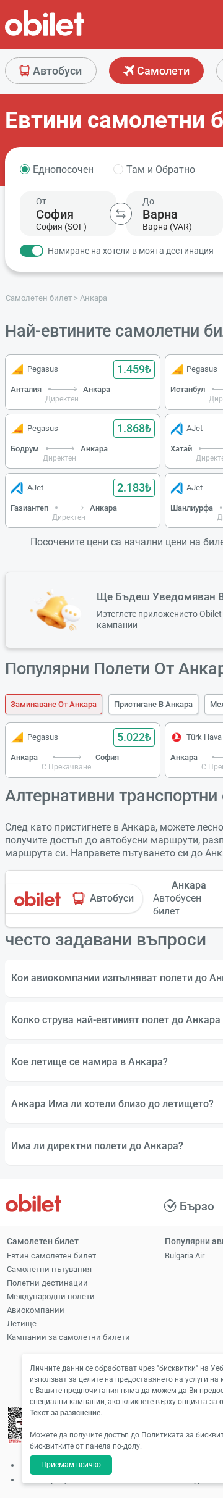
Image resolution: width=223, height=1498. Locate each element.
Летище (22, 1323)
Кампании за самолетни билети (68, 1337)
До (148, 201)
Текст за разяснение (65, 1412)
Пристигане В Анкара (153, 704)
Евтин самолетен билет (51, 1255)
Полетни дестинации (47, 1282)
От (41, 201)
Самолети (162, 70)
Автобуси (56, 70)
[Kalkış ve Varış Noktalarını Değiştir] (121, 214)
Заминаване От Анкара (54, 704)
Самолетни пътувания (49, 1269)
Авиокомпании (35, 1310)
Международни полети (51, 1296)
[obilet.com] (74, 34)
